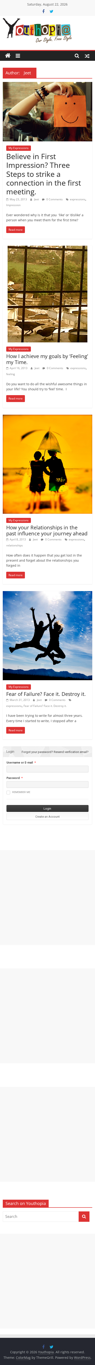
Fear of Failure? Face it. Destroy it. (46, 693)
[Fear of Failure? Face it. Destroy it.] (47, 593)
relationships (14, 545)
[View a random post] (87, 56)
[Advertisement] (47, 897)
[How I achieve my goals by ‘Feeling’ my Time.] (47, 248)
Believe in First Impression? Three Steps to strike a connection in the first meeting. (43, 174)
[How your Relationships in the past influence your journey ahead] (47, 417)
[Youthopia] (8, 56)
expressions (77, 199)
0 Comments (54, 199)
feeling (10, 374)
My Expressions (19, 148)
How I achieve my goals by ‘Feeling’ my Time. (47, 359)
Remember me (21, 792)
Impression (13, 205)
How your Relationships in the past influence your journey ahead (46, 530)
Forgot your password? (37, 752)
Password (13, 778)
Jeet (37, 199)
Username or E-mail (19, 762)
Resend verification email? (71, 752)
